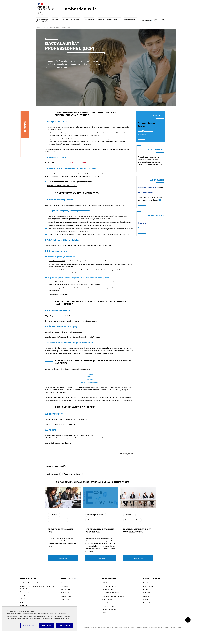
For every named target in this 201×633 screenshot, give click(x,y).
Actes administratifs (108, 599)
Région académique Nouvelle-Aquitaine (42, 20)
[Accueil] (46, 9)
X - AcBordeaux (148, 583)
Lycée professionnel (53, 474)
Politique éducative (130, 20)
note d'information (94, 337)
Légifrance (64, 586)
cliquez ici (87, 144)
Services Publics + (67, 596)
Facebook (146, 589)
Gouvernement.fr (66, 583)
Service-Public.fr (66, 589)
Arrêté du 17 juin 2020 (56, 282)
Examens (54, 515)
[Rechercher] (156, 20)
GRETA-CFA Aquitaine (109, 609)
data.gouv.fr (65, 593)
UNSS (104, 613)
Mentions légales (176, 627)
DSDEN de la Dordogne (109, 583)
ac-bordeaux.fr (80, 9)
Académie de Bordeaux (132, 520)
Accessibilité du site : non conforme (125, 627)
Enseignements (89, 20)
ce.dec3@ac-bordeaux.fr (76, 353)
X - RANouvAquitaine (150, 586)
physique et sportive (58, 294)
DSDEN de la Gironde (109, 586)
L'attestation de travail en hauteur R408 (57, 246)
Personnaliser (28, 625)
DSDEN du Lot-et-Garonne (110, 593)
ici (131, 222)
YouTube (146, 599)
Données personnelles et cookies (58, 616)
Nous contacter (148, 603)
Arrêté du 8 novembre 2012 (57, 261)
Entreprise (91, 520)
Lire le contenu (63, 558)
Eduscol (84, 205)
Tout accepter (64, 625)
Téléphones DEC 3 (143, 134)
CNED (22, 602)
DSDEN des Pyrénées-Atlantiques (113, 596)
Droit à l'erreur (65, 599)
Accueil (38, 27)
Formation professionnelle (72, 474)
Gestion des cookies (164, 627)
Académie (55, 20)
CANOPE (23, 599)
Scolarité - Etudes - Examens (71, 20)
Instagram (146, 593)
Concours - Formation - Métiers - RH (109, 20)
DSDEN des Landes (108, 589)
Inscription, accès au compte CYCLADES (62, 186)
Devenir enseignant (26, 592)
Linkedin (146, 596)
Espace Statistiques (108, 606)
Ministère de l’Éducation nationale (31, 583)
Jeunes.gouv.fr (25, 605)
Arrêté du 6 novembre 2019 (57, 264)
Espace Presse (107, 603)
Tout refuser (46, 625)
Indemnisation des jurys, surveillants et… (137, 530)
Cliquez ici (48, 316)
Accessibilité (163, 20)
